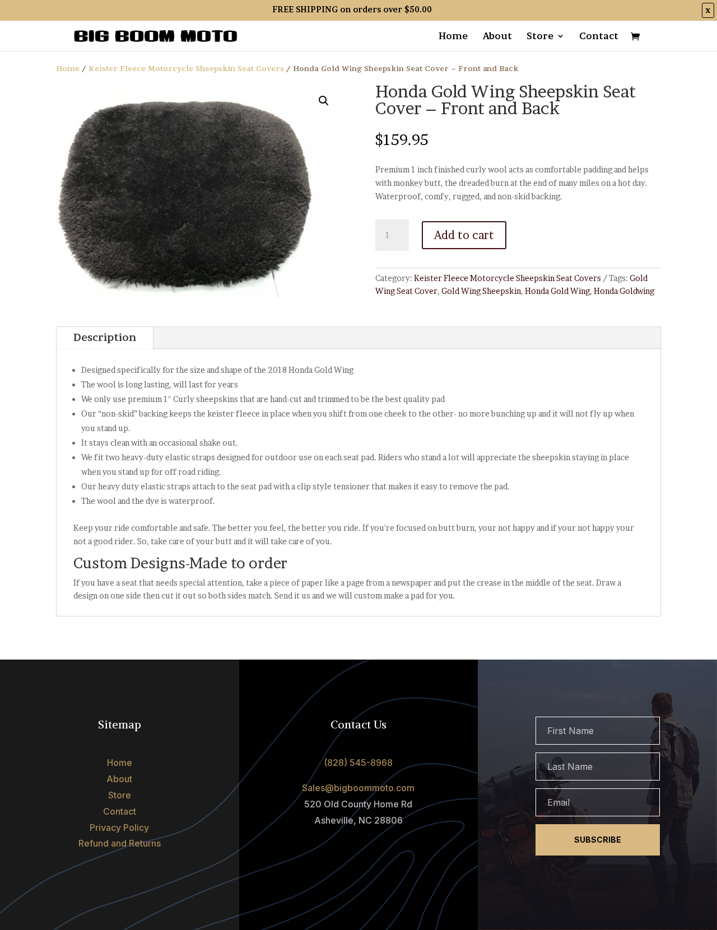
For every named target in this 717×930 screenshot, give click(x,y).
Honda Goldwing (624, 291)
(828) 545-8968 (358, 762)
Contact (598, 36)
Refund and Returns (119, 843)
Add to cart (464, 235)
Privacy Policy (119, 827)
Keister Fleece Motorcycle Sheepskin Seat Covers (186, 68)
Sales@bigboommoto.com (358, 787)
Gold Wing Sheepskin (481, 291)
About (497, 36)
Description (104, 337)
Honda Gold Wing (557, 291)
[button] (324, 101)
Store (540, 36)
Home (453, 36)
